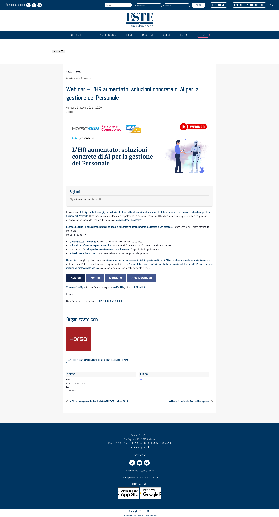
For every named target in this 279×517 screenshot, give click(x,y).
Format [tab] (95, 278)
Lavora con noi (139, 455)
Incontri (147, 34)
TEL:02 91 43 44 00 (139, 443)
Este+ (183, 34)
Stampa (57, 51)
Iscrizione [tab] (115, 278)
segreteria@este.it (139, 447)
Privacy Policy (132, 470)
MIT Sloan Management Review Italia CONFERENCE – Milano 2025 (98, 401)
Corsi (166, 34)
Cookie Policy (147, 470)
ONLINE (142, 379)
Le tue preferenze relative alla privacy (139, 477)
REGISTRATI (218, 5)
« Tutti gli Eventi (73, 71)
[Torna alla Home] (139, 20)
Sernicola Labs (151, 515)
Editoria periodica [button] (104, 34)
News (203, 34)
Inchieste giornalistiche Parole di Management (189, 401)
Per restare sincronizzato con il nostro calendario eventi (100, 359)
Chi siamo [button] (76, 34)
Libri (129, 34)
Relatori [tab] (76, 278)
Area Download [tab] (141, 278)
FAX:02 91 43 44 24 (161, 443)
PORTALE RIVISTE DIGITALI (249, 5)
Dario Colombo (73, 301)
